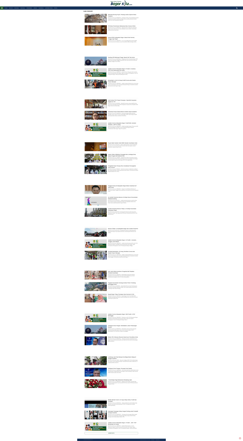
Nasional (23, 8)
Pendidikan (29, 8)
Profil (55, 8)
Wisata (35, 8)
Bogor (10, 8)
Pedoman (157, 439)
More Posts (111, 433)
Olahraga (41, 8)
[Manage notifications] (240, 438)
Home (6, 8)
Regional (16, 8)
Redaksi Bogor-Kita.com (145, 439)
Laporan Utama (48, 8)
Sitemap (152, 439)
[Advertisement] (112, 51)
